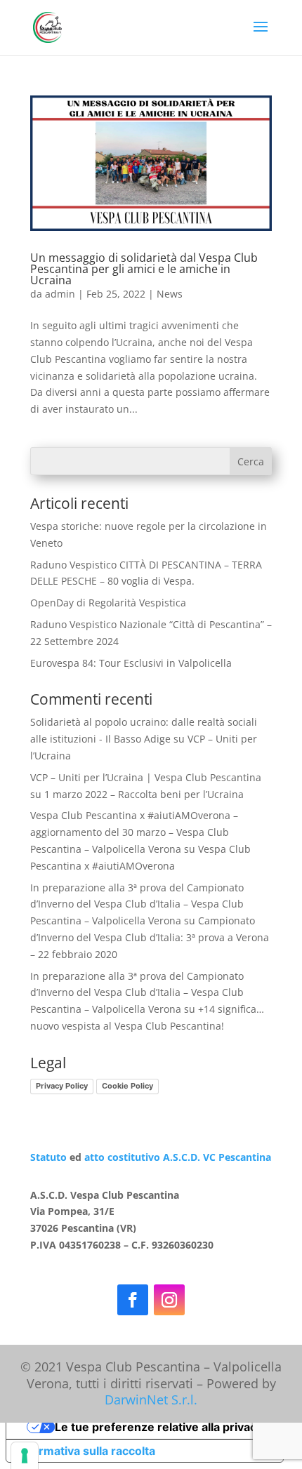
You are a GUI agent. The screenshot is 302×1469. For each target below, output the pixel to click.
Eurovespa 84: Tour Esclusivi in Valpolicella (131, 663)
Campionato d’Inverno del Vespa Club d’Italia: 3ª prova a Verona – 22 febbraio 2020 (149, 937)
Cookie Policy (127, 1086)
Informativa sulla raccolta (86, 1451)
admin (60, 293)
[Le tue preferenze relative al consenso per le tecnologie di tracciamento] (24, 1455)
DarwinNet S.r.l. (151, 1399)
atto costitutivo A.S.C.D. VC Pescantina (176, 1157)
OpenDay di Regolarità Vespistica (108, 602)
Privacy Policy (62, 1086)
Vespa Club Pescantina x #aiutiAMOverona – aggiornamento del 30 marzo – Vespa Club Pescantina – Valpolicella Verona (134, 832)
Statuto (48, 1157)
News (170, 293)
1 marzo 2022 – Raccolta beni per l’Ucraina (144, 794)
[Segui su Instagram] (169, 1299)
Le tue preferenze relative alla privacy (159, 1427)
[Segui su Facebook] (132, 1299)
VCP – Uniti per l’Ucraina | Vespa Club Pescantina (145, 777)
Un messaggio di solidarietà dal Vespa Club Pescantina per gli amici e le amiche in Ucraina (144, 269)
